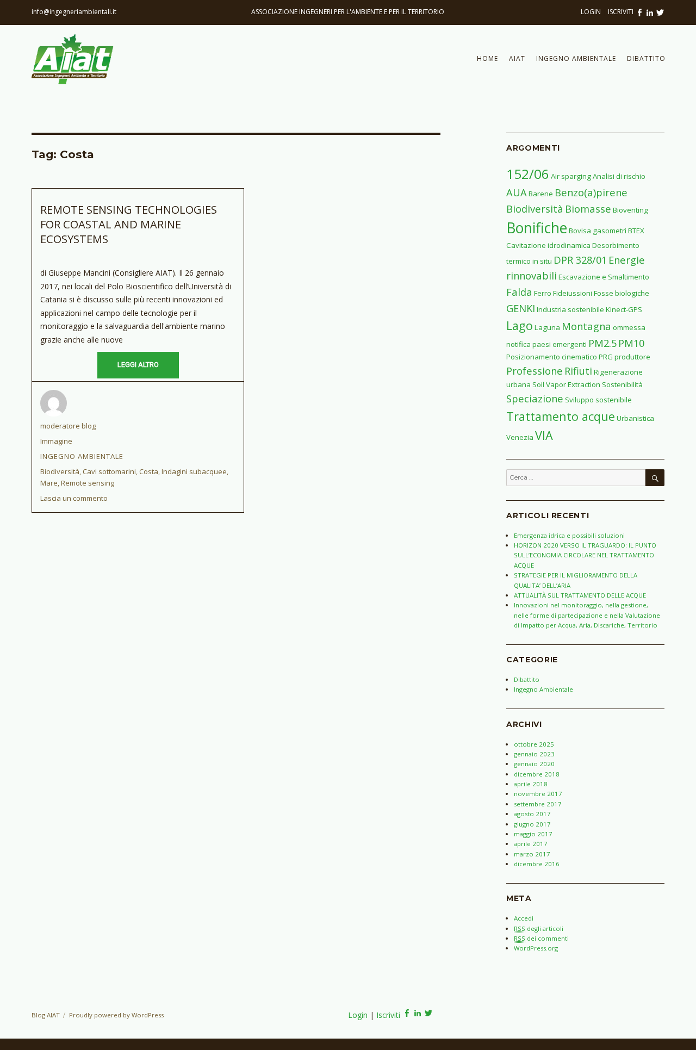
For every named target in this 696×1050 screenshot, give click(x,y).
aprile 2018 (531, 784)
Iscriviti (620, 11)
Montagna (586, 326)
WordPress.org (536, 948)
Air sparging (571, 176)
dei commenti (541, 938)
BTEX (636, 230)
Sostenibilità (622, 384)
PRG (606, 357)
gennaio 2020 (534, 764)
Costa (148, 471)
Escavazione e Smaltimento (603, 277)
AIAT (517, 58)
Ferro (542, 293)
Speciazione (534, 398)
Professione (534, 370)
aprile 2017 (531, 844)
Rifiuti (578, 370)
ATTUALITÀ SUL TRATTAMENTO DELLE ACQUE (580, 595)
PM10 (631, 343)
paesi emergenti (559, 344)
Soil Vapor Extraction (566, 384)
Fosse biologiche (621, 293)
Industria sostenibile (570, 309)
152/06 (527, 174)
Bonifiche (536, 228)
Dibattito (646, 58)
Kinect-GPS (624, 309)
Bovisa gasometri (597, 230)
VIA (544, 435)
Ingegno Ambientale (576, 58)
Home (487, 58)
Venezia (519, 437)
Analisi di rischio (619, 176)
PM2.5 (602, 343)
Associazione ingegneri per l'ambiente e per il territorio (347, 11)
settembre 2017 (538, 804)
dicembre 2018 (537, 774)
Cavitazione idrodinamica (548, 245)
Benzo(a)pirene (591, 192)
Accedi (523, 918)
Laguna (547, 327)
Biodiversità (59, 471)
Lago (519, 325)
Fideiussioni (572, 293)
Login (591, 11)
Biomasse (588, 208)
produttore (632, 357)
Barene (541, 193)
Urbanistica (635, 418)
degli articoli (538, 928)
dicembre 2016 (537, 864)
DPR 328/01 (580, 259)
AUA (516, 192)
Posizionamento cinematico (551, 357)
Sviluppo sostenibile (598, 400)
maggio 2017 (533, 834)
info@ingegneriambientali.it (74, 11)
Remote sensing (87, 483)
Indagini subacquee (194, 471)
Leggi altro (138, 365)
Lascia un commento (74, 498)
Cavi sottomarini (109, 471)
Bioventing (630, 210)
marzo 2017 (532, 854)
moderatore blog (68, 426)
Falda (519, 292)
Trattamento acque (560, 416)
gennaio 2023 (534, 754)
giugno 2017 (532, 824)
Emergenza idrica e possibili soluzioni (569, 535)
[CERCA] (654, 477)
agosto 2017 (532, 814)
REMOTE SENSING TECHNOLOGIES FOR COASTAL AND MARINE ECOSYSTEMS (128, 224)
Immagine (56, 441)
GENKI (520, 308)
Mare (49, 483)
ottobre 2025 (534, 744)
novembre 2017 (538, 794)
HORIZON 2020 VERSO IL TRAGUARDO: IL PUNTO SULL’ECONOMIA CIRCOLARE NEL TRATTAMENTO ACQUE (585, 555)
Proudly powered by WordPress (116, 1015)
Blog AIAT (46, 1015)
